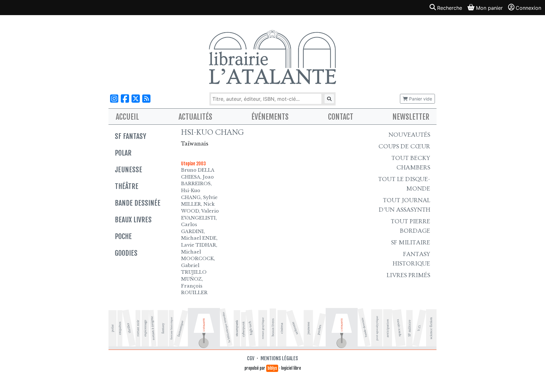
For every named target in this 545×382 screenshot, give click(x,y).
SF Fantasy (130, 136)
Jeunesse (128, 169)
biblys (272, 368)
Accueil (127, 117)
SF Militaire (410, 242)
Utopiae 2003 (193, 163)
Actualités (195, 117)
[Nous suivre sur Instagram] (114, 99)
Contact (340, 117)
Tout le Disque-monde (404, 184)
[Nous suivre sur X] (136, 99)
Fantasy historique (411, 259)
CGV (250, 358)
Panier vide (420, 98)
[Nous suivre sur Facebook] (125, 99)
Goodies (126, 253)
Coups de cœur (404, 146)
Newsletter (410, 117)
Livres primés (408, 275)
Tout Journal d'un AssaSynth (404, 205)
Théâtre (126, 186)
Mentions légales (279, 358)
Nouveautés (409, 134)
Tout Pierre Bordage (410, 226)
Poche (123, 236)
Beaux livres (133, 219)
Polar (123, 153)
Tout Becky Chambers (410, 163)
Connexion (528, 8)
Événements (270, 117)
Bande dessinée (138, 203)
